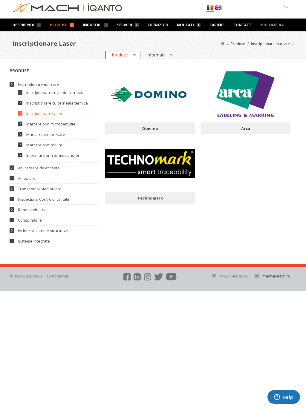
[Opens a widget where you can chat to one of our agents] (283, 397)
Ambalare (27, 178)
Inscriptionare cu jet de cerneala (55, 92)
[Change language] (218, 7)
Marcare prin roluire (44, 145)
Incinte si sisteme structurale (44, 230)
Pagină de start (223, 43)
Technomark (150, 198)
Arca (245, 128)
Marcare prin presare (45, 134)
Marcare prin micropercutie (50, 124)
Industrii (92, 24)
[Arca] (245, 93)
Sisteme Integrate (34, 241)
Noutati (185, 24)
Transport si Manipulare (40, 188)
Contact (242, 24)
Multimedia (272, 24)
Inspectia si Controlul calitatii (43, 199)
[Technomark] (150, 163)
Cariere (216, 24)
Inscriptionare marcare (270, 43)
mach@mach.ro (276, 276)
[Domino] (150, 93)
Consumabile (30, 220)
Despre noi (23, 24)
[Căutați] (285, 7)
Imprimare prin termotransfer (52, 155)
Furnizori (158, 24)
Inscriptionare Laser (44, 113)
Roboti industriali (33, 209)
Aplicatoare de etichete (39, 168)
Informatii (155, 55)
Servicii (124, 24)
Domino (150, 128)
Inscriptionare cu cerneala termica (57, 103)
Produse (58, 24)
